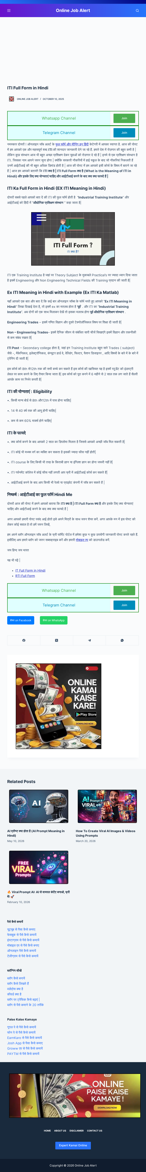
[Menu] (8, 10)
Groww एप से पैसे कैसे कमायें (25, 1048)
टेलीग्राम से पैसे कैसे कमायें (22, 956)
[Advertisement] (73, 45)
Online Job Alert (73, 10)
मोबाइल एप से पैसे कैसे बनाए (23, 945)
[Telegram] (89, 640)
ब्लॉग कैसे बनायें (16, 978)
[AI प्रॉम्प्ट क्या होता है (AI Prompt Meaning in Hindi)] (38, 806)
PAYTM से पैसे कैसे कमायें (23, 1054)
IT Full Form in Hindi (30, 570)
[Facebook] (23, 640)
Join (124, 118)
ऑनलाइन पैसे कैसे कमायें (21, 951)
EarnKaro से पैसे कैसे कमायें (24, 1038)
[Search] (137, 10)
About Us (60, 1130)
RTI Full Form (25, 576)
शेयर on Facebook (20, 620)
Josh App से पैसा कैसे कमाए (25, 1043)
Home (47, 1130)
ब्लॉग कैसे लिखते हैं (18, 984)
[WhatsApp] (122, 640)
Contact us (94, 1130)
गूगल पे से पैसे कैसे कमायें (21, 1027)
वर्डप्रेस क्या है (15, 989)
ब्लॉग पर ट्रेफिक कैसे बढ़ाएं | (23, 999)
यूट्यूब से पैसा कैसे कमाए (21, 929)
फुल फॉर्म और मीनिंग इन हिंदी (72, 144)
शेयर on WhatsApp (54, 620)
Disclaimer (77, 1130)
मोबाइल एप (82, 540)
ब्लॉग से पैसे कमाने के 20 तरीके (25, 1005)
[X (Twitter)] (56, 640)
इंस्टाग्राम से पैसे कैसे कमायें (23, 940)
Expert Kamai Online (73, 1145)
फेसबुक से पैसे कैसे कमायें (21, 935)
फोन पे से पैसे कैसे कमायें (21, 1032)
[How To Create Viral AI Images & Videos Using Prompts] (107, 806)
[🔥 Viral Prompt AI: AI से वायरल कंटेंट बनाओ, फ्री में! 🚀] (38, 867)
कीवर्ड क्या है (14, 994)
